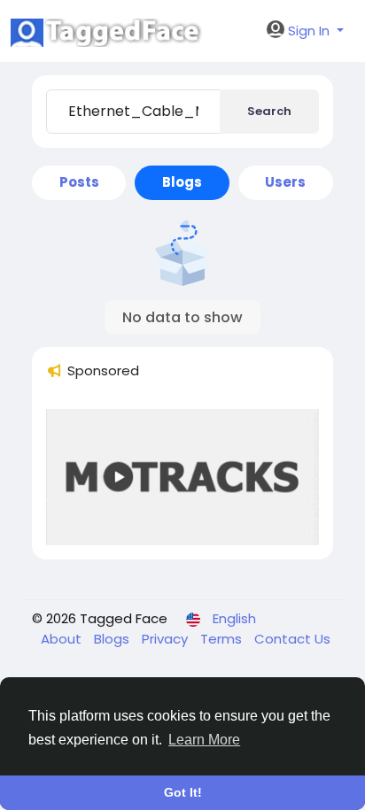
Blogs (113, 638)
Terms (222, 638)
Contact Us (292, 638)
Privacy (166, 638)
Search (269, 111)
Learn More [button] (204, 739)
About (63, 638)
